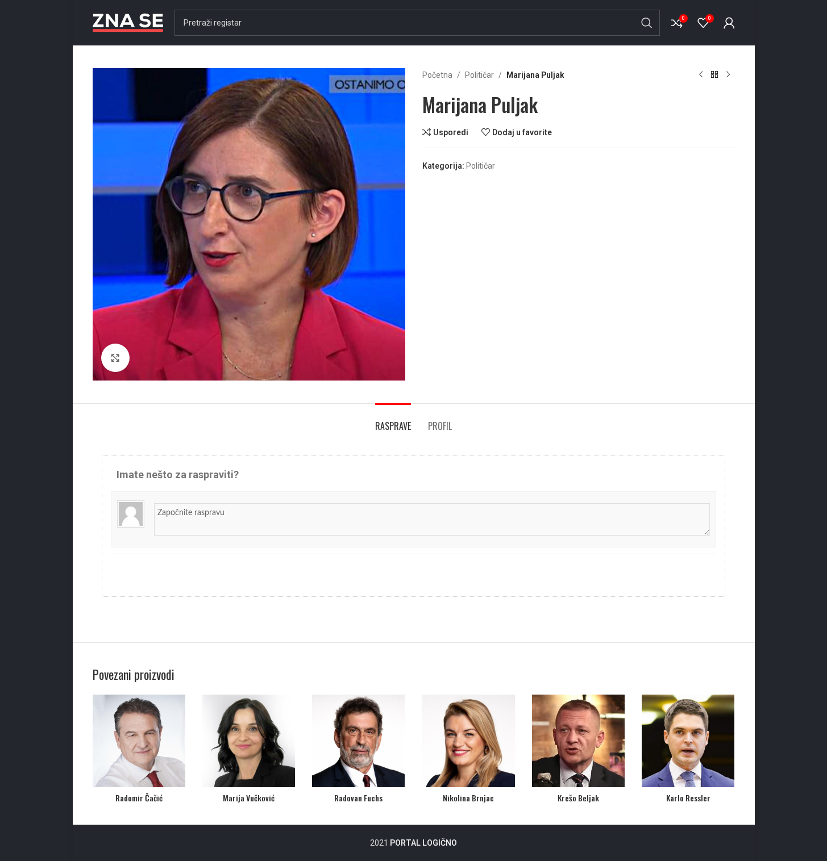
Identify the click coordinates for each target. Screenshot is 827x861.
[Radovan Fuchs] (358, 741)
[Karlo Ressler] (688, 741)
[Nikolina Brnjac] (468, 741)
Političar (479, 75)
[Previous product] (701, 75)
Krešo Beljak (578, 798)
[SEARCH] (647, 23)
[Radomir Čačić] (139, 741)
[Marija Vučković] (248, 741)
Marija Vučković (249, 798)
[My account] (729, 22)
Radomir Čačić (139, 798)
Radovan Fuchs (358, 798)
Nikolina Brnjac (468, 798)
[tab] (393, 420)
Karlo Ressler (688, 798)
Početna (437, 75)
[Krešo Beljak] (578, 741)
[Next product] (728, 75)
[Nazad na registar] (714, 75)
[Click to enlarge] (115, 358)
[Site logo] (128, 22)
